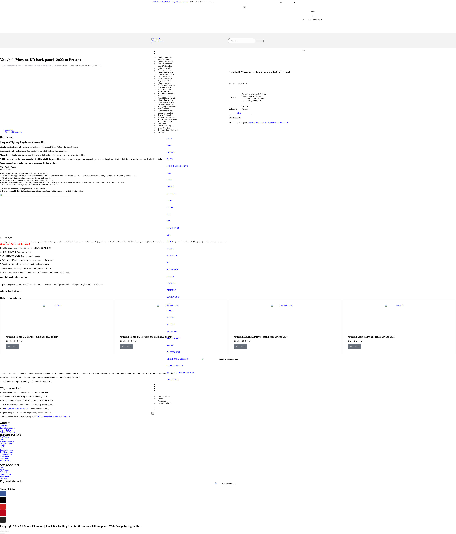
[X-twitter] (3, 500)
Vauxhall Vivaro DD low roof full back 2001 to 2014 (146, 336)
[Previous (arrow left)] (1, 533)
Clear (239, 113)
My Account (254, 3)
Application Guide (165, 386)
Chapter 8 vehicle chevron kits (16, 409)
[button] (312, 16)
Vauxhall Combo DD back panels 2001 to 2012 (371, 336)
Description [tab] (9, 130)
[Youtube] (3, 507)
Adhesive (233, 109)
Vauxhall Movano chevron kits (49, 65)
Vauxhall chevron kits (29, 65)
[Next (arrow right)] (3, 533)
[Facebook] (3, 493)
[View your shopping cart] (292, 2)
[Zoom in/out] (1, 531)
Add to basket (235, 118)
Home (160, 51)
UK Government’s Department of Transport (53, 417)
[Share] (6, 531)
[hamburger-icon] (281, 2)
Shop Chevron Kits (165, 53)
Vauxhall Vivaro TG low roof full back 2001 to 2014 (32, 336)
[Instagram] (3, 520)
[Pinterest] (3, 513)
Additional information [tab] (13, 132)
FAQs (160, 384)
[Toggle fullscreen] (3, 531)
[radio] (254, 94)
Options (233, 97)
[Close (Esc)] (8, 531)
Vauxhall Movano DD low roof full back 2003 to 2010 (261, 336)
